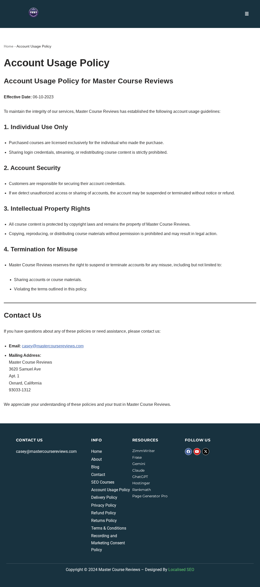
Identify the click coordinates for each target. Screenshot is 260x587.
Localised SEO (181, 569)
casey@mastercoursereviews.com (53, 346)
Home (8, 46)
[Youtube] (197, 451)
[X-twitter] (205, 451)
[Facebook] (188, 451)
